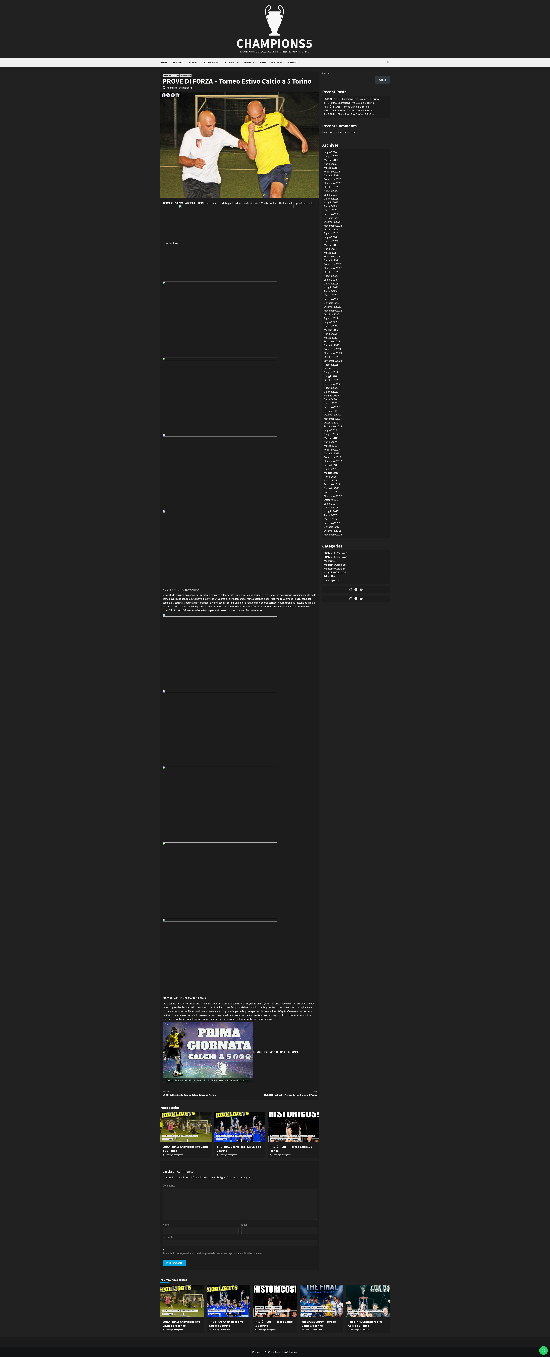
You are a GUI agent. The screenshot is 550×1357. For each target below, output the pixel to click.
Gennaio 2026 (331, 175)
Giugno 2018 (331, 468)
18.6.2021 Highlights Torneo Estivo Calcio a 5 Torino (290, 1093)
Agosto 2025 (331, 190)
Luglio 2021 (330, 368)
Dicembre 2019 (332, 414)
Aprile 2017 (330, 515)
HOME (163, 62)
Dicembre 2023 (332, 264)
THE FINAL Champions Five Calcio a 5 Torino (349, 102)
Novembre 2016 (333, 534)
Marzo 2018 (330, 480)
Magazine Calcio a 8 (288, 1136)
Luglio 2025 (330, 194)
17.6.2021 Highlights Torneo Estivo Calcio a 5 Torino (189, 1093)
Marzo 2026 (330, 167)
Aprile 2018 (330, 476)
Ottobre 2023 (331, 271)
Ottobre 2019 (331, 422)
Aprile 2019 (330, 441)
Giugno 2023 (331, 283)
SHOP (263, 62)
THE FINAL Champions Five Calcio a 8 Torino (349, 114)
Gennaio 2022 (331, 345)
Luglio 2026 (330, 152)
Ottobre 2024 (331, 229)
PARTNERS (277, 62)
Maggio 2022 (331, 329)
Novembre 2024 (333, 225)
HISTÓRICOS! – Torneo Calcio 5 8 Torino (346, 106)
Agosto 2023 (331, 275)
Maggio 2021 (331, 376)
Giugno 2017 (331, 507)
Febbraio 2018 (332, 484)
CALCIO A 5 (209, 62)
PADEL (247, 62)
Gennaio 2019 (331, 453)
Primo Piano (186, 75)
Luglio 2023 (330, 279)
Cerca (325, 73)
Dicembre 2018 (332, 457)
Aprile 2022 (330, 333)
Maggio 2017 (331, 511)
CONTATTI (292, 62)
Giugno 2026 (331, 156)
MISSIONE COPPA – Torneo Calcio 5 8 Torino (349, 110)
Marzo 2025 (330, 210)
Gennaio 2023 (331, 302)
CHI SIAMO (177, 62)
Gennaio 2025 (331, 217)
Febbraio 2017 (332, 522)
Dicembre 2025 (332, 179)
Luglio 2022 (330, 322)
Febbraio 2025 (332, 214)
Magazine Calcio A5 (171, 75)
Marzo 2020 (330, 403)
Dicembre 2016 (332, 530)
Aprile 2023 (330, 291)
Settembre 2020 (333, 383)
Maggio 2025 (331, 202)
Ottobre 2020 (331, 380)
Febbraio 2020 (332, 407)
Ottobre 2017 (331, 499)
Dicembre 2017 (332, 492)
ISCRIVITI (193, 62)
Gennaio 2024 (331, 260)
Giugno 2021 (331, 372)
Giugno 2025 (331, 198)
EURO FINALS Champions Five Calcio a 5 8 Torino (351, 98)
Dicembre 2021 (332, 349)
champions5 (185, 87)
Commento (170, 1185)
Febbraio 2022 (332, 341)
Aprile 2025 (330, 206)
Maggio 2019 (331, 438)
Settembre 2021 (333, 360)
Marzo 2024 (330, 252)
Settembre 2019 (333, 426)
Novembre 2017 (333, 495)
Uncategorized (332, 580)
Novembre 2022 (333, 310)
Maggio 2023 (331, 287)
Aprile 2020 (330, 399)
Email (245, 1224)
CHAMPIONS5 (274, 43)
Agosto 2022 (331, 318)
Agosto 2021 (331, 364)
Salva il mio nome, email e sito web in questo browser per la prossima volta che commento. (214, 1253)
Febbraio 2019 (332, 449)
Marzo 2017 (330, 519)
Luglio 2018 (330, 465)
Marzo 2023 (330, 295)
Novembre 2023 (333, 268)
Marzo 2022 (330, 337)
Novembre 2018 (333, 461)
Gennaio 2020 (331, 410)
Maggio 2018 (331, 472)
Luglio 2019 (330, 430)
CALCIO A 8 (229, 62)
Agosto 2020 (331, 387)
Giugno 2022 (331, 326)
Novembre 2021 (333, 353)
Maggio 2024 (331, 244)
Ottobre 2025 (331, 187)
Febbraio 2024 (332, 256)
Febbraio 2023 (332, 298)
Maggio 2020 (331, 395)
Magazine (274, 1136)
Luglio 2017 (330, 503)
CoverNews (275, 1352)
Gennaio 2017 (331, 526)
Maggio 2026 (331, 159)
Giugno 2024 (331, 241)
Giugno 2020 (331, 391)
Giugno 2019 (331, 434)
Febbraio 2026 (332, 171)
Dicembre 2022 (332, 306)
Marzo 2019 (330, 445)
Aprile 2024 (330, 248)
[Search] (388, 62)
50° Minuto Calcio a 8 (171, 1136)
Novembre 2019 (333, 418)
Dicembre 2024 (332, 221)
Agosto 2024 (331, 233)
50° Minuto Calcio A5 (189, 1136)
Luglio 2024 (330, 237)
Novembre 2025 (333, 183)
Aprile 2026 (330, 163)
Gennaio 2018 (331, 488)
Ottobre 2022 (331, 314)
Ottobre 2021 (331, 356)
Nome (167, 1224)
